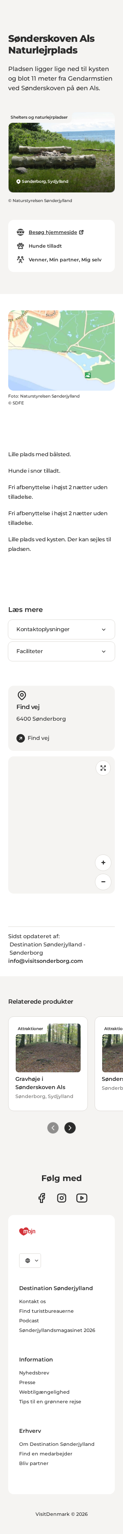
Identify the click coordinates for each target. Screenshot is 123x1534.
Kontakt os (32, 1301)
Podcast (29, 1321)
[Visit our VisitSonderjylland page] (41, 1198)
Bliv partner (34, 1463)
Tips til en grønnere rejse (50, 1402)
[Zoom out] (103, 882)
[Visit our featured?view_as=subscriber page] (82, 1198)
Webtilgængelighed (44, 1392)
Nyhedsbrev (34, 1373)
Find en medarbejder (45, 1454)
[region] (61, 825)
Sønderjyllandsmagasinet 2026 (57, 1330)
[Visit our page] (62, 1198)
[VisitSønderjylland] (40, 1231)
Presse (27, 1382)
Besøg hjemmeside (53, 232)
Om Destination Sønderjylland (57, 1444)
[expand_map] (103, 768)
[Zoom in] (103, 862)
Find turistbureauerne (46, 1311)
